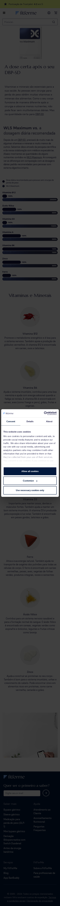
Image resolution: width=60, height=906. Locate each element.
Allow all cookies (30, 471)
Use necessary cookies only (30, 490)
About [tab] (49, 421)
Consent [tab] (10, 421)
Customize (28, 480)
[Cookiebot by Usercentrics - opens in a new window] (44, 413)
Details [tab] (30, 421)
